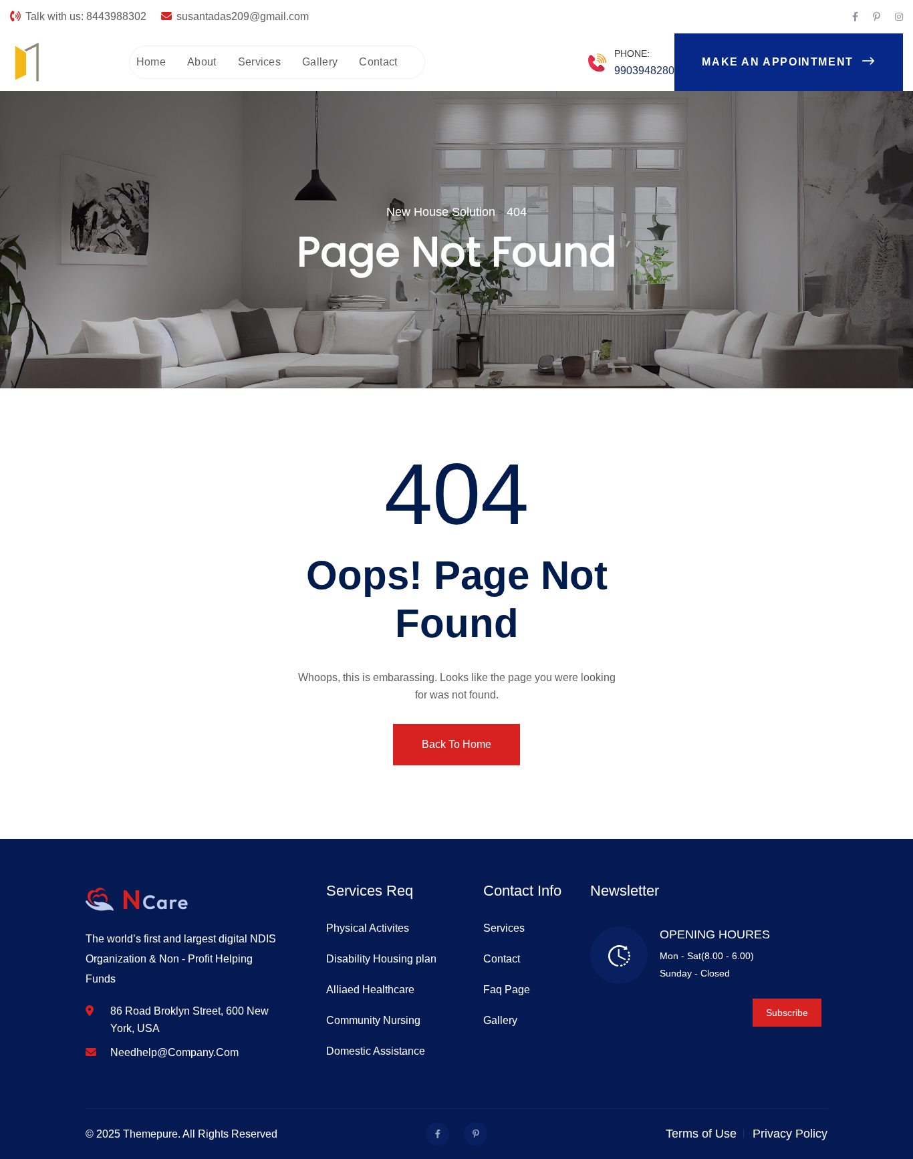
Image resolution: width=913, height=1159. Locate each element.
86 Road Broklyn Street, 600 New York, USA (189, 1019)
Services (259, 62)
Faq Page (506, 989)
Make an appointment (779, 62)
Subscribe (787, 1012)
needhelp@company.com (174, 1052)
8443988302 (116, 16)
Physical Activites (367, 928)
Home (151, 62)
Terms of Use (701, 1133)
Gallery (320, 62)
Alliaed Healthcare (370, 989)
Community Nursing (373, 1020)
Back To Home (456, 744)
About (202, 62)
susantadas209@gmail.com (242, 16)
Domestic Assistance (375, 1051)
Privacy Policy (790, 1133)
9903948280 (644, 70)
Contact (378, 62)
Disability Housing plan (381, 958)
